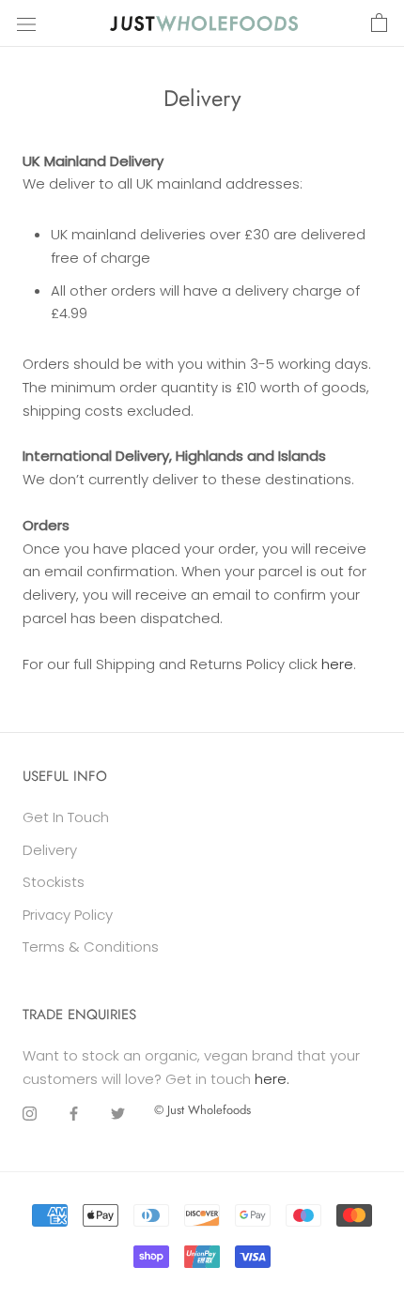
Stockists (54, 882)
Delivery (50, 850)
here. (272, 1079)
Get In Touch (66, 817)
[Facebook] (74, 1113)
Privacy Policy (68, 914)
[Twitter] (118, 1113)
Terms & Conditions (91, 946)
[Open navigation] (26, 23)
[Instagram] (30, 1113)
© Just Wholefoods (202, 1110)
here (337, 664)
